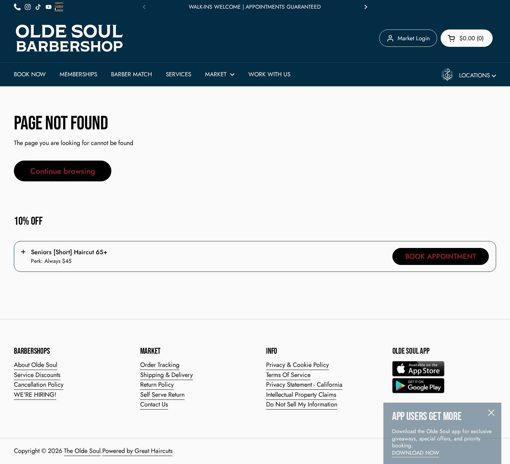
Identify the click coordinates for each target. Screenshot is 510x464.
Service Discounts (37, 374)
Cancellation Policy (38, 384)
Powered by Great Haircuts (137, 450)
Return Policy (157, 384)
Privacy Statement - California (304, 384)
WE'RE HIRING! (35, 394)
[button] (467, 38)
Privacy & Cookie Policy (297, 364)
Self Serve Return (162, 394)
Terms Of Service (288, 374)
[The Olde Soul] (69, 38)
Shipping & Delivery (166, 374)
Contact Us (154, 404)
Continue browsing (62, 171)
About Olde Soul (35, 364)
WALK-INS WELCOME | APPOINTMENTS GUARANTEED (255, 7)
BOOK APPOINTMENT (440, 256)
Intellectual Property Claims (301, 394)
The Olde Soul (82, 450)
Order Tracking (159, 364)
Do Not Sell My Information (301, 404)
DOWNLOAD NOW (415, 443)
